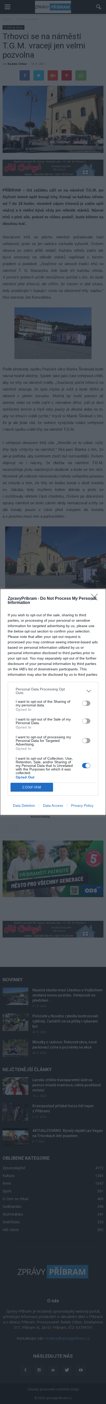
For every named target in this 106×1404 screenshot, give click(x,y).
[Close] (96, 599)
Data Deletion (24, 805)
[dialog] (53, 702)
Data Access (53, 805)
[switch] (86, 703)
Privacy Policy (82, 805)
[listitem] (53, 691)
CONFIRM (31, 787)
